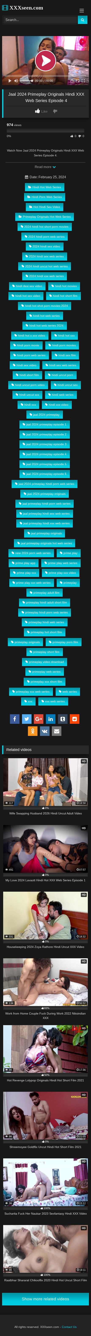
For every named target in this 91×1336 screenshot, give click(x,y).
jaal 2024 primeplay (46, 414)
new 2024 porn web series (33, 553)
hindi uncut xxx (29, 394)
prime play (70, 553)
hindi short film (29, 375)
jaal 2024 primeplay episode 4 (46, 454)
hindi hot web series (46, 315)
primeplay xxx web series (33, 691)
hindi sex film (67, 355)
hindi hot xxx (66, 335)
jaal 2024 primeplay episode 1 (46, 424)
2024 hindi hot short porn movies (46, 226)
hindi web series (62, 394)
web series (69, 691)
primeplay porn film (65, 642)
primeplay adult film (46, 592)
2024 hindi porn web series (46, 236)
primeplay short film (46, 652)
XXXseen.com (25, 8)
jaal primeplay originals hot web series (46, 543)
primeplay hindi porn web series (46, 612)
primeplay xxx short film (46, 681)
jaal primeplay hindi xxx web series (46, 523)
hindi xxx (30, 404)
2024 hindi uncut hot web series (46, 266)
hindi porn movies (64, 345)
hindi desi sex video (29, 286)
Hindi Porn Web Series (47, 197)
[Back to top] (78, 1323)
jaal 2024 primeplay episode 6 (46, 474)
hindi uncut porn (62, 375)
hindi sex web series (62, 365)
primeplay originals (27, 642)
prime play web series (62, 563)
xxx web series (55, 701)
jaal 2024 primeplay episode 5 (46, 464)
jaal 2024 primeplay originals (46, 493)
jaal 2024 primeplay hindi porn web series (46, 484)
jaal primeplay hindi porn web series (46, 503)
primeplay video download (46, 662)
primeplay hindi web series (46, 622)
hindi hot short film (65, 296)
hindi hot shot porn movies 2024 (46, 305)
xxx (30, 701)
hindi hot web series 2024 (46, 325)
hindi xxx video (58, 404)
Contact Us (69, 1327)
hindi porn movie (28, 345)
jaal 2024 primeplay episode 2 (46, 434)
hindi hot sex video (27, 296)
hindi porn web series (31, 355)
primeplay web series (46, 671)
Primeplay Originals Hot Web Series (47, 216)
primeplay (70, 582)
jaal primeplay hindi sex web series (46, 513)
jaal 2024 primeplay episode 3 (46, 444)
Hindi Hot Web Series (46, 187)
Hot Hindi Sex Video (46, 207)
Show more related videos (45, 1299)
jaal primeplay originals (46, 533)
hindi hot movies (66, 286)
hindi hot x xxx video (31, 335)
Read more (43, 167)
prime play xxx (26, 572)
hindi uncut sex (68, 385)
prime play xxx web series (33, 582)
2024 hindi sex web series (46, 256)
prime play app (25, 563)
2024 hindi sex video (46, 246)
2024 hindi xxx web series (46, 276)
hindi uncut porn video (30, 385)
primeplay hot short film (46, 632)
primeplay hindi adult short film (46, 602)
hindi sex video (26, 365)
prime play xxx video (62, 572)
